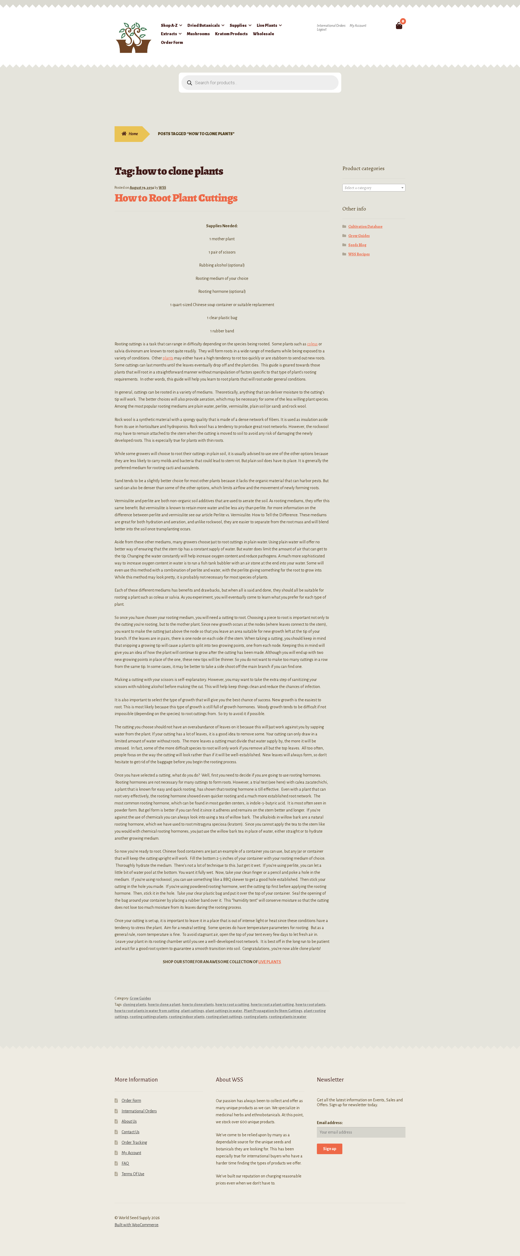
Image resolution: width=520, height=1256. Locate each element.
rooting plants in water (288, 1017)
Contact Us (130, 1132)
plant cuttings (192, 1011)
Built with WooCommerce (136, 1225)
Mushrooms (198, 34)
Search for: (386, 25)
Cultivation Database (365, 226)
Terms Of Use (133, 1174)
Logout (322, 29)
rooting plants (255, 1017)
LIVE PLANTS (269, 962)
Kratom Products (231, 34)
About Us (129, 1121)
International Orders (331, 26)
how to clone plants (198, 1005)
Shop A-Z (169, 25)
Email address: (330, 1123)
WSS (162, 188)
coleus (312, 344)
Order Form (172, 42)
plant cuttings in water (224, 1011)
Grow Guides (140, 998)
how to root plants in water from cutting (147, 1011)
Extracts (169, 34)
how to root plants (310, 1005)
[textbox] (374, 188)
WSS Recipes (359, 254)
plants (168, 358)
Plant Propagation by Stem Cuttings (273, 1011)
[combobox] (374, 188)
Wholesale (263, 34)
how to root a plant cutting (272, 1005)
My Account (358, 26)
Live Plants (267, 25)
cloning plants (134, 1005)
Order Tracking (134, 1142)
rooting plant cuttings (224, 1017)
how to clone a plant (164, 1005)
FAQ (125, 1163)
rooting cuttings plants (148, 1017)
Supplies (238, 25)
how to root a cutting (232, 1005)
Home (133, 134)
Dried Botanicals (203, 25)
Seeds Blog (357, 245)
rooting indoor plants (186, 1017)
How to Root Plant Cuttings (176, 197)
